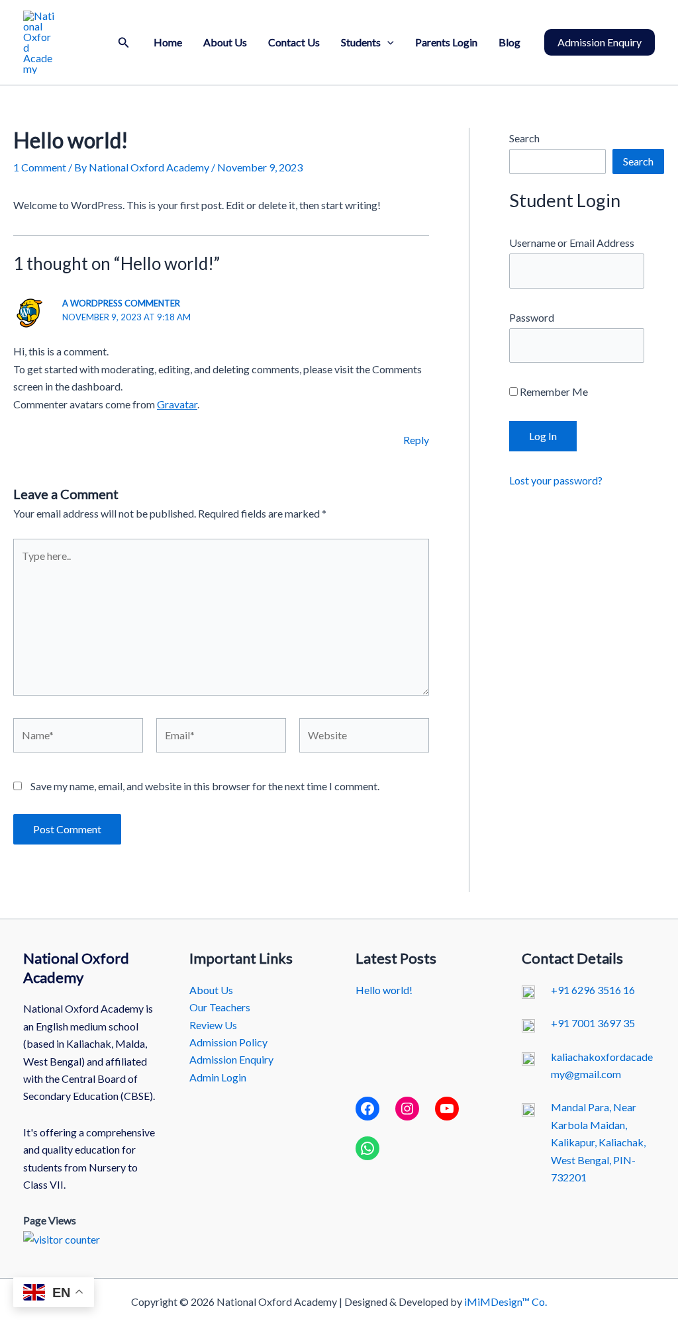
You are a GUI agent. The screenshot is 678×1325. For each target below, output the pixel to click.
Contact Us (294, 42)
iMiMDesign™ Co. (505, 1301)
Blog (509, 42)
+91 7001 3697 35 (593, 1023)
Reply (416, 440)
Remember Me (553, 391)
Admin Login (217, 1077)
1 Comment (39, 167)
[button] (124, 42)
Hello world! (384, 989)
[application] (387, 42)
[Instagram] (407, 1108)
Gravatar (177, 404)
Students (361, 42)
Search (524, 138)
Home (168, 42)
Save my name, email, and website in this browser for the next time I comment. (204, 786)
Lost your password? (556, 480)
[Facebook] (367, 1108)
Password (531, 317)
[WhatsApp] (367, 1148)
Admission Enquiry (231, 1059)
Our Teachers (219, 1007)
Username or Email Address (571, 242)
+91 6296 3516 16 (593, 989)
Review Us (213, 1025)
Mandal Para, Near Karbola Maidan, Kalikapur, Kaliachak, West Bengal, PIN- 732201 (598, 1142)
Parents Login (446, 42)
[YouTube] (447, 1108)
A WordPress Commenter (121, 303)
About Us (225, 42)
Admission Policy (228, 1042)
